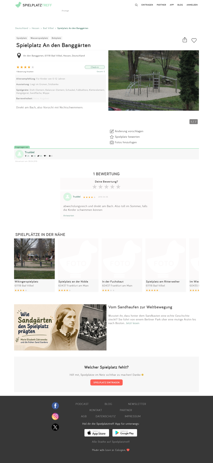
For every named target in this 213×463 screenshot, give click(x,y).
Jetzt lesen (132, 323)
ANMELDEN (192, 5)
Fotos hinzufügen (126, 142)
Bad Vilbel (48, 28)
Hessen (35, 28)
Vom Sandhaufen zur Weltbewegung (140, 307)
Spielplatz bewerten (127, 136)
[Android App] (124, 435)
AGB (84, 416)
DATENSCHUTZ (106, 416)
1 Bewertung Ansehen (25, 71)
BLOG (180, 5)
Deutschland (21, 28)
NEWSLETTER (137, 404)
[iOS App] (96, 435)
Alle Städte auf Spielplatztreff (111, 441)
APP (172, 5)
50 (35, 156)
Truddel (30, 152)
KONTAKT (95, 410)
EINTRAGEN (147, 5)
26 (28, 156)
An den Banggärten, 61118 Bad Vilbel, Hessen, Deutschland (54, 55)
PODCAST (82, 404)
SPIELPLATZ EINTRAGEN (106, 382)
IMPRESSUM (133, 416)
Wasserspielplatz (39, 37)
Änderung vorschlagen (129, 131)
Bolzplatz (56, 37)
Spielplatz (22, 37)
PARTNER (161, 5)
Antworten (68, 215)
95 (41, 156)
